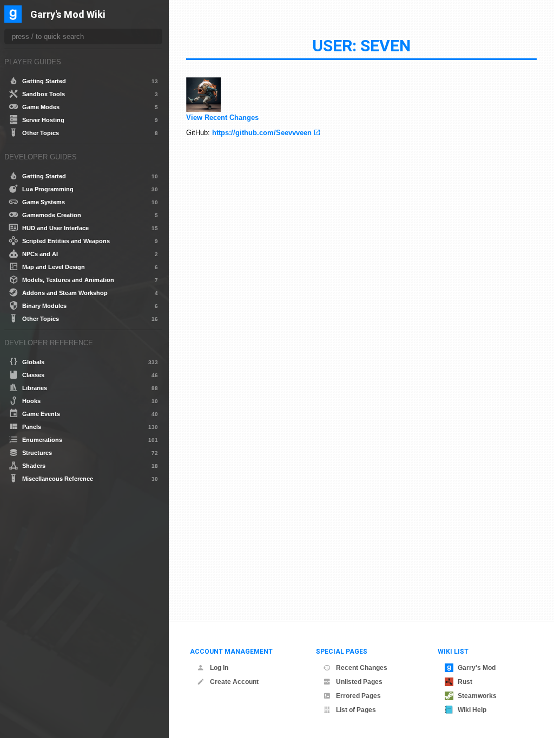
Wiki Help (472, 710)
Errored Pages (358, 696)
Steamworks (477, 696)
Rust (465, 682)
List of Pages (356, 710)
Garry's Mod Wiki (67, 15)
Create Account (234, 682)
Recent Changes (361, 668)
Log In (219, 668)
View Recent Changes (222, 117)
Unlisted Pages (359, 682)
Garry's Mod (477, 668)
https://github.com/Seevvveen (262, 133)
